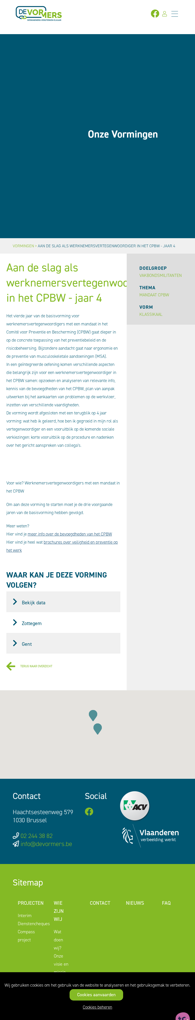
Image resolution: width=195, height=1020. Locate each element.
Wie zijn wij (59, 911)
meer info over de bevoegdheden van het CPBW (70, 534)
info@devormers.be (46, 844)
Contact (100, 903)
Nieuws (135, 903)
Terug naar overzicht (36, 666)
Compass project (26, 936)
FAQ (166, 903)
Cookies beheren (97, 1007)
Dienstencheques (34, 924)
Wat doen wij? (58, 940)
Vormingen (23, 246)
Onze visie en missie (61, 964)
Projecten (31, 903)
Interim (24, 916)
